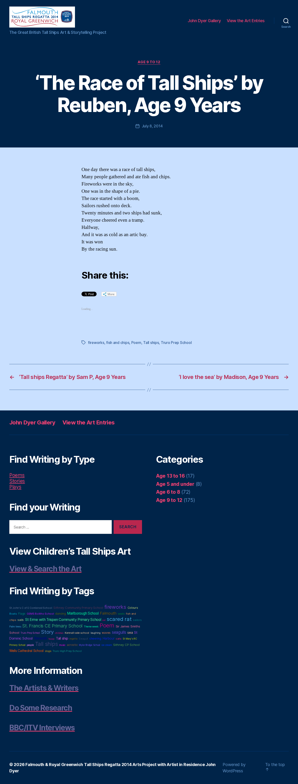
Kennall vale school (77, 632)
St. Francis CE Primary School (52, 626)
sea (130, 632)
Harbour (109, 638)
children (59, 633)
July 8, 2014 (152, 126)
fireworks (96, 342)
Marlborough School (82, 613)
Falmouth (108, 613)
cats (118, 638)
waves (106, 632)
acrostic (72, 645)
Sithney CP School (126, 645)
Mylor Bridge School (89, 645)
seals (121, 613)
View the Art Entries (246, 20)
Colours (133, 607)
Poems (17, 475)
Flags (21, 613)
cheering (95, 638)
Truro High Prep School (67, 651)
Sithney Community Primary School (78, 607)
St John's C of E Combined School (30, 607)
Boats (13, 613)
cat (103, 620)
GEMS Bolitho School (40, 613)
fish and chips (117, 342)
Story (47, 632)
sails (20, 620)
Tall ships (151, 342)
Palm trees (15, 626)
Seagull (83, 638)
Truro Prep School (176, 342)
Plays (15, 487)
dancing (60, 613)
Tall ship (62, 638)
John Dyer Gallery (204, 20)
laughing (96, 632)
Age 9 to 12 (149, 62)
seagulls (119, 632)
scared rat (119, 619)
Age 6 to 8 (168, 492)
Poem (136, 342)
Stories (17, 481)
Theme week (91, 626)
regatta (73, 638)
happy (51, 638)
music (62, 645)
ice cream (107, 645)
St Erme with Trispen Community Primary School (63, 619)
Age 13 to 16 (170, 476)
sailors (137, 620)
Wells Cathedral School (26, 651)
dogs (48, 651)
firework (40, 638)
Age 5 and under (175, 484)
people (30, 645)
